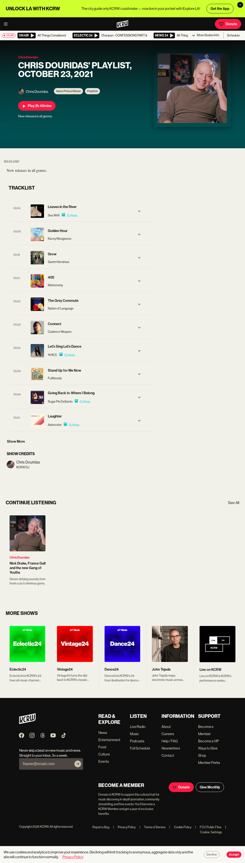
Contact (167, 755)
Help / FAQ (169, 741)
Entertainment (109, 740)
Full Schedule (140, 748)
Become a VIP (208, 741)
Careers (167, 734)
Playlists (92, 91)
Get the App (220, 8)
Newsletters (170, 748)
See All (233, 502)
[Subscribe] (77, 764)
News (102, 733)
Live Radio (137, 727)
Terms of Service (152, 827)
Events (103, 761)
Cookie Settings (211, 832)
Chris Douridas (19, 557)
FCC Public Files (208, 827)
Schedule (233, 35)
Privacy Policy (124, 827)
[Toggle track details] (139, 211)
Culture (104, 754)
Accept (234, 855)
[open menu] (7, 24)
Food (102, 747)
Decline (211, 855)
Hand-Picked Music (68, 91)
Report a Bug (100, 827)
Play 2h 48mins (39, 106)
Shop (202, 755)
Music (134, 734)
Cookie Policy (180, 827)
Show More (16, 441)
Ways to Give (207, 748)
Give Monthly (210, 787)
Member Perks (209, 763)
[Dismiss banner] (240, 5)
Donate (231, 24)
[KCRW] (27, 723)
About (166, 727)
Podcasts (137, 741)
